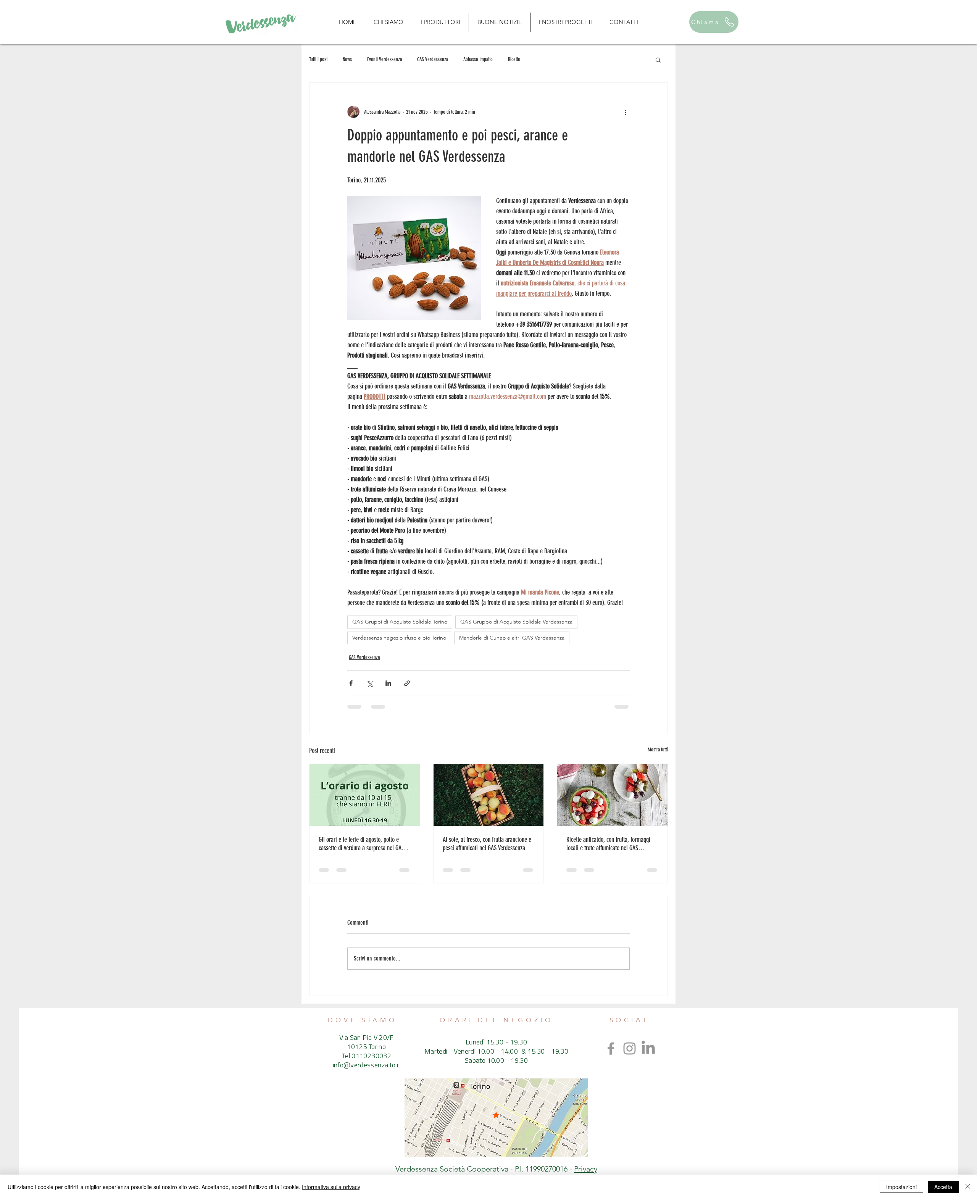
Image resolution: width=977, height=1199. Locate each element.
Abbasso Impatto (478, 59)
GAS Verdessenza (432, 59)
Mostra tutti (658, 749)
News (347, 59)
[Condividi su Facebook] (351, 683)
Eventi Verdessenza (384, 59)
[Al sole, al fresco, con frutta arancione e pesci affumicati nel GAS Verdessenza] (489, 795)
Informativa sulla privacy (331, 1187)
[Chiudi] (967, 1187)
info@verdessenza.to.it (367, 1065)
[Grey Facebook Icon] (611, 1048)
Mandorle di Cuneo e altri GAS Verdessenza (511, 637)
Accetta (943, 1187)
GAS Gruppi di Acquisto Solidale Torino (399, 621)
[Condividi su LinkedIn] (388, 683)
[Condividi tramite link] (407, 683)
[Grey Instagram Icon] (629, 1048)
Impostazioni (901, 1187)
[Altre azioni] (625, 111)
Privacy (585, 1168)
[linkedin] (648, 1048)
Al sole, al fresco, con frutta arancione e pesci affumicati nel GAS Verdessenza (487, 843)
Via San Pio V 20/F (366, 1038)
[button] (658, 59)
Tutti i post (318, 59)
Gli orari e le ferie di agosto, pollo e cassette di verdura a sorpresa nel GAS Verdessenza (361, 843)
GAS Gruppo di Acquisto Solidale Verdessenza (516, 621)
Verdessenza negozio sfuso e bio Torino (399, 637)
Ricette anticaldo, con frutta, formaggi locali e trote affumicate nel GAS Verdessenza (608, 843)
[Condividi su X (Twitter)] (369, 683)
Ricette (514, 59)
